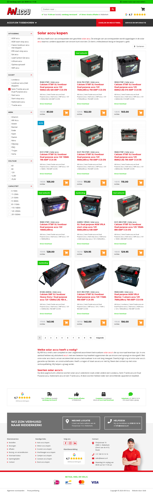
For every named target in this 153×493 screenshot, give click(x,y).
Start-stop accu (17, 98)
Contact (12, 462)
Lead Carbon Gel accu (20, 58)
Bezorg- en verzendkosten (18, 452)
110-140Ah (15, 207)
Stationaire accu (18, 102)
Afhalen (11, 449)
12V (13, 172)
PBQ (13, 147)
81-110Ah (15, 204)
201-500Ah (15, 214)
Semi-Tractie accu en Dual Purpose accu (20, 90)
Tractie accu (16, 105)
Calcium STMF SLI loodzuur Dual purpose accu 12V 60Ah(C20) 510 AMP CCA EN (127, 86)
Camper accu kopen (44, 455)
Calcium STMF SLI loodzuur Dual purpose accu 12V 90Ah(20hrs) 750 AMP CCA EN (91, 156)
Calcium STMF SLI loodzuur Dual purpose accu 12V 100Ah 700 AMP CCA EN (54, 156)
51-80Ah (14, 201)
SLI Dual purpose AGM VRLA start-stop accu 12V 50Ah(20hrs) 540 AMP (91, 226)
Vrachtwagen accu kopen (46, 452)
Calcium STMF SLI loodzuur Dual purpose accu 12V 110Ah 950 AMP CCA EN (91, 296)
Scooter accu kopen (44, 449)
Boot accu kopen (43, 462)
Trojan (14, 150)
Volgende (100, 338)
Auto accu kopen (43, 442)
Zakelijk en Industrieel (109, 23)
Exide (13, 130)
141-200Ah (15, 211)
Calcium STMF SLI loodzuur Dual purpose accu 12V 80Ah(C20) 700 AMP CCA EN (127, 156)
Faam (13, 134)
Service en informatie (135, 23)
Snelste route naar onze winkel (133, 2)
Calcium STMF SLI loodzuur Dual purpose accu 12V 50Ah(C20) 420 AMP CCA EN (53, 86)
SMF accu (15, 68)
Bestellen (12, 442)
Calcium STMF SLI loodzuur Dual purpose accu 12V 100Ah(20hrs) (53, 226)
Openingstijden (14, 459)
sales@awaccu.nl (101, 458)
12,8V (13, 176)
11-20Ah (14, 194)
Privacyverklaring (33, 491)
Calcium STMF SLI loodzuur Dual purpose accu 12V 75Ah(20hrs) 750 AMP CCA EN (91, 86)
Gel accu (14, 54)
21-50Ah (14, 197)
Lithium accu (16, 61)
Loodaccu (15, 79)
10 (90, 338)
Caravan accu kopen (44, 459)
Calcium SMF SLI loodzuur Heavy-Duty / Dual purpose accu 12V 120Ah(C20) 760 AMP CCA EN (54, 296)
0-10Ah (14, 191)
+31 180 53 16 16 (101, 454)
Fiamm (14, 137)
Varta (13, 154)
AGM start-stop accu (20, 41)
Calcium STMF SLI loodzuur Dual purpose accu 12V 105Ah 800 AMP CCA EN (128, 226)
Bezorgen (12, 446)
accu (39, 41)
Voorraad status (14, 455)
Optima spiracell (18, 64)
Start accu (15, 95)
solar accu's (108, 352)
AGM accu (15, 38)
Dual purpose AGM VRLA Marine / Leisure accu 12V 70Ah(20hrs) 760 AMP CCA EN (128, 296)
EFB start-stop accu (19, 51)
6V (12, 165)
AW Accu (14, 120)
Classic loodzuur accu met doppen (20, 46)
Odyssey (14, 144)
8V (12, 169)
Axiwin (14, 123)
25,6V (13, 179)
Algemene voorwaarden (15, 491)
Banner (14, 127)
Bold (144, 491)
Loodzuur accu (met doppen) (19, 84)
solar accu (86, 38)
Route (97, 450)
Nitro (13, 140)
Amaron (14, 117)
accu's (65, 355)
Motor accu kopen (44, 446)
